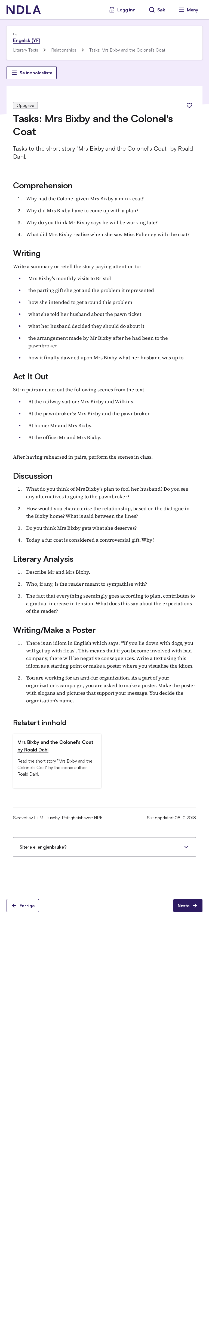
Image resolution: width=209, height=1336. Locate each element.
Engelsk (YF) (26, 40)
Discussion (33, 476)
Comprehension (43, 185)
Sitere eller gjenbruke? (43, 847)
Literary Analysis (43, 559)
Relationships (63, 50)
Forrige (27, 905)
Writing (27, 253)
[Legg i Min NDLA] (189, 105)
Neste (183, 905)
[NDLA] (24, 9)
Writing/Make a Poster (54, 630)
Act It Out (30, 376)
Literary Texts (25, 50)
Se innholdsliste (36, 72)
